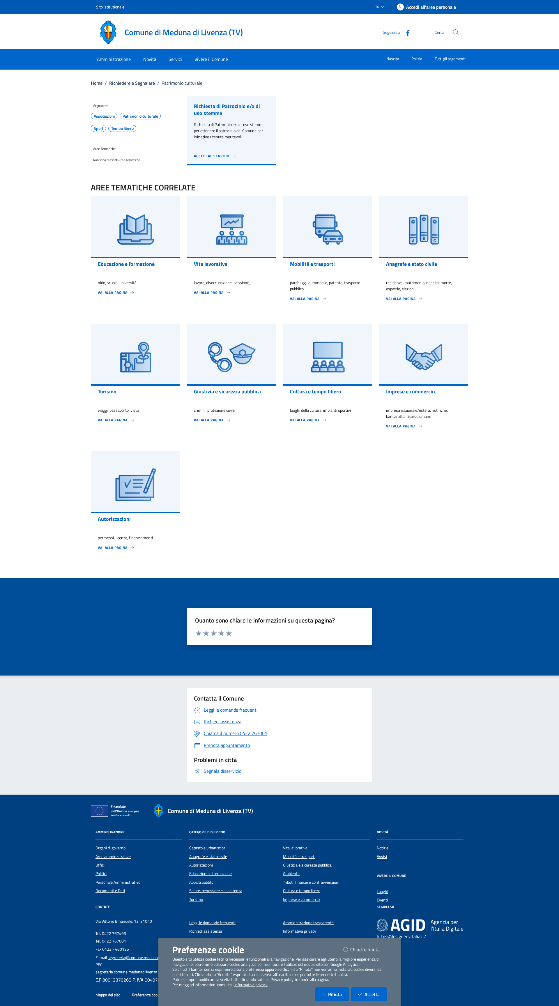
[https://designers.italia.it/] (420, 925)
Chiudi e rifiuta (368, 949)
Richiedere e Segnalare (132, 82)
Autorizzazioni (201, 865)
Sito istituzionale (110, 7)
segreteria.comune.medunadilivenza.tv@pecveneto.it (141, 972)
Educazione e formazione (210, 873)
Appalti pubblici (201, 882)
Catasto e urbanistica (207, 848)
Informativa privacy (299, 931)
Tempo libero (122, 128)
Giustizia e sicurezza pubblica (307, 865)
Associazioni (104, 116)
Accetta (376, 994)
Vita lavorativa (295, 848)
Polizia (416, 59)
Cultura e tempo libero (301, 890)
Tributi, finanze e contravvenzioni (311, 882)
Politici (101, 873)
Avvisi (382, 856)
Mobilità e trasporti (299, 856)
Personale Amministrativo (117, 882)
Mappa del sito (107, 995)
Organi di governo (110, 848)
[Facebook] (405, 32)
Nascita (392, 59)
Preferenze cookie (147, 995)
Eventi (382, 900)
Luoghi (382, 891)
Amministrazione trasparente (308, 923)
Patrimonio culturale (140, 116)
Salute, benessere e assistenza (215, 890)
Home (96, 82)
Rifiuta (338, 994)
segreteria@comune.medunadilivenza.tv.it (144, 957)
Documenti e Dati (110, 890)
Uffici (100, 865)
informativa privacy (251, 985)
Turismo (196, 899)
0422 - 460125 (115, 949)
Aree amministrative (113, 856)
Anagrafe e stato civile (208, 856)
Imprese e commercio (301, 899)
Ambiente (291, 873)
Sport (98, 128)
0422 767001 (114, 941)
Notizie (382, 848)
